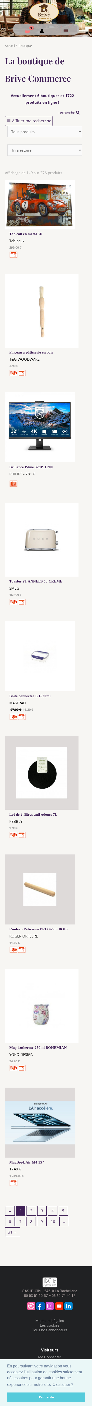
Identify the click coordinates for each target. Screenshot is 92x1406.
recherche (67, 112)
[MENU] (65, 30)
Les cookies (50, 1325)
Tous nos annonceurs (49, 1330)
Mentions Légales (50, 1321)
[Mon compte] (42, 31)
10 (53, 1221)
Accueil (10, 45)
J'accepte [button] (46, 1397)
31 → (12, 1232)
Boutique (25, 45)
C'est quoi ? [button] (63, 1384)
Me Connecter (49, 1357)
